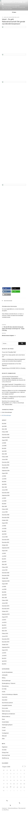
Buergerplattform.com (13, 3)
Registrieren (4, 747)
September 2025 (5, 437)
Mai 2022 (4, 531)
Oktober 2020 (5, 578)
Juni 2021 (4, 556)
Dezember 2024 (5, 462)
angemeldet (9, 309)
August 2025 (5, 440)
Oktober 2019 (5, 611)
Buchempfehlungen (6, 680)
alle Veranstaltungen (6, 415)
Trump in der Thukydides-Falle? (9, 352)
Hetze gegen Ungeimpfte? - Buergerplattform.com (13, 384)
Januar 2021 (5, 570)
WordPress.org (5, 758)
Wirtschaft (4, 735)
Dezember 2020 (5, 572)
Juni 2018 (4, 655)
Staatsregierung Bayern (7, 724)
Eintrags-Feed (5, 752)
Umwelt (3, 727)
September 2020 (5, 581)
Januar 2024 (5, 490)
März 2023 (4, 506)
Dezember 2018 (5, 639)
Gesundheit (4, 700)
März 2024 (4, 487)
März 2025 (4, 454)
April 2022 (4, 534)
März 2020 (4, 597)
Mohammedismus (6, 716)
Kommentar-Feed (6, 755)
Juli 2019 (4, 619)
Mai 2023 (4, 503)
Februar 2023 (5, 509)
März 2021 (4, 564)
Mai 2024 (4, 481)
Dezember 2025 (5, 434)
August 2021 (5, 550)
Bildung (3, 677)
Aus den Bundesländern (7, 672)
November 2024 (5, 465)
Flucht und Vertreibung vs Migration (10, 694)
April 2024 (4, 484)
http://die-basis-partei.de (7, 702)
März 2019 (4, 630)
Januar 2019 (5, 636)
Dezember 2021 (5, 539)
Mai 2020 (4, 592)
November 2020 (5, 575)
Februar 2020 (5, 600)
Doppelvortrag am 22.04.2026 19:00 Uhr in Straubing (13, 368)
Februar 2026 (5, 431)
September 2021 (5, 547)
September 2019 (5, 614)
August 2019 (5, 617)
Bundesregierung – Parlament (8, 683)
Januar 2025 (5, 459)
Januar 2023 (5, 512)
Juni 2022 (4, 528)
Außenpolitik (4, 675)
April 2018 (4, 661)
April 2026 (4, 426)
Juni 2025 (4, 445)
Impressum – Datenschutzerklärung (9, 808)
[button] (6, 288)
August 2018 (5, 650)
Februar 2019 (5, 633)
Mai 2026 (4, 423)
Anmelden (4, 749)
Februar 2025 (5, 456)
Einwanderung (5, 686)
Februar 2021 (5, 567)
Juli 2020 (4, 586)
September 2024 (5, 470)
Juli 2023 (4, 498)
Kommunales (5, 708)
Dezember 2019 (5, 605)
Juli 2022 (4, 525)
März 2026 (4, 429)
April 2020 (4, 594)
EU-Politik (4, 689)
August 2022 (5, 523)
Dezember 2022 (5, 514)
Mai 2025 (4, 448)
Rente (3, 719)
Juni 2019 (4, 622)
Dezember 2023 (5, 492)
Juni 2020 (4, 589)
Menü (14, 12)
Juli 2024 (4, 476)
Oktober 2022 (5, 520)
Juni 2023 (4, 501)
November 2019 (5, 608)
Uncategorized (8, 300)
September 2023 (5, 495)
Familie (3, 691)
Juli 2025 (4, 443)
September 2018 (5, 647)
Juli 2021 (4, 553)
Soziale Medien (5, 722)
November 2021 (5, 542)
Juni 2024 (4, 478)
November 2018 (5, 641)
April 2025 (4, 451)
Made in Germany (6, 711)
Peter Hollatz (15, 17)
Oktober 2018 (5, 644)
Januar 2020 (5, 603)
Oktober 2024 (5, 467)
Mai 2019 (4, 625)
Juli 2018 (4, 652)
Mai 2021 (4, 559)
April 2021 (4, 561)
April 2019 (4, 628)
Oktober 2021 (5, 545)
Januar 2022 (5, 536)
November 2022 (5, 517)
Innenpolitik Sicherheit (7, 705)
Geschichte (4, 697)
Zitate (3, 738)
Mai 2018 (4, 658)
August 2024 (5, 473)
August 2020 (5, 583)
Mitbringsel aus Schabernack (8, 713)
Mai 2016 (4, 664)
